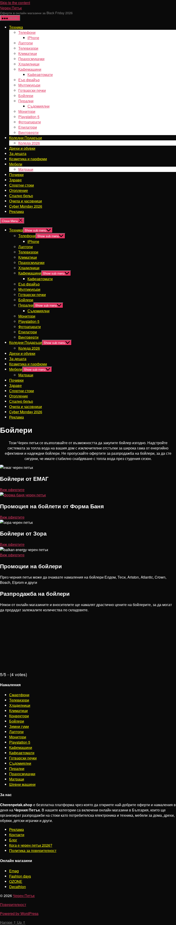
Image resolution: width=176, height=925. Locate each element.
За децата (17, 153)
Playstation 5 (28, 116)
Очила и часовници (25, 201)
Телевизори (28, 48)
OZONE (15, 881)
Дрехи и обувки (22, 148)
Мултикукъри (29, 85)
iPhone (33, 37)
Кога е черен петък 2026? (30, 845)
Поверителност (13, 904)
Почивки (16, 174)
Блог (13, 840)
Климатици (27, 53)
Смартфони (19, 694)
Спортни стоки (21, 185)
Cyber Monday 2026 (25, 206)
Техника (16, 27)
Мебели (15, 164)
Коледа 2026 (29, 143)
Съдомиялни (39, 106)
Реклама (16, 211)
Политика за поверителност (32, 850)
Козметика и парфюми (28, 158)
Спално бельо (21, 195)
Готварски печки (32, 90)
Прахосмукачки (31, 58)
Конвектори (19, 715)
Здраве (15, 179)
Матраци (25, 169)
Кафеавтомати (40, 74)
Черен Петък (11, 8)
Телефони (27, 32)
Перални (25, 100)
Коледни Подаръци (25, 137)
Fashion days (20, 876)
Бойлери (25, 95)
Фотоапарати (29, 122)
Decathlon (17, 886)
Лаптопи (25, 43)
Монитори (26, 111)
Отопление (18, 190)
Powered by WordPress (19, 913)
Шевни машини (22, 784)
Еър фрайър (29, 79)
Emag (14, 870)
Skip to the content (15, 2)
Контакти (16, 834)
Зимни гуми (19, 726)
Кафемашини (29, 69)
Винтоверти (28, 132)
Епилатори (27, 127)
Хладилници (28, 64)
